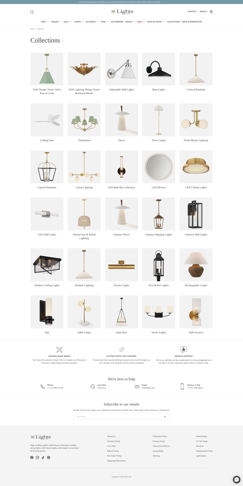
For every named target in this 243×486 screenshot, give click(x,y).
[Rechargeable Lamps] (196, 264)
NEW (43, 22)
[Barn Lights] (158, 69)
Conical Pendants (196, 89)
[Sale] (47, 311)
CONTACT (192, 12)
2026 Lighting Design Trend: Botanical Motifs (84, 91)
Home (32, 29)
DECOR (128, 22)
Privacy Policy (159, 441)
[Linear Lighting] (84, 166)
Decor (121, 140)
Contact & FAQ (113, 441)
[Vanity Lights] (158, 311)
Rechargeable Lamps (196, 285)
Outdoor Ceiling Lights (47, 285)
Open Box (121, 332)
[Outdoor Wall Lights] (196, 214)
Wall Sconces (196, 332)
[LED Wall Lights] (47, 214)
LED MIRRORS (117, 22)
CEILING (54, 22)
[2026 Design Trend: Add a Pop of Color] (47, 69)
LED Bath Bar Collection (121, 187)
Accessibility (158, 451)
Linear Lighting (84, 187)
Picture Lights (121, 285)
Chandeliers (84, 140)
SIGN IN (203, 12)
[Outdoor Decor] (121, 214)
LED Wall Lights (47, 234)
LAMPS (77, 22)
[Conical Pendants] (196, 69)
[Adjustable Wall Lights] (121, 69)
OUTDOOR (91, 22)
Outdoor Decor (121, 234)
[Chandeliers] (84, 119)
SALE (139, 22)
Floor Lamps (159, 140)
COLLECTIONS (173, 22)
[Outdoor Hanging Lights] (158, 214)
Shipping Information (116, 461)
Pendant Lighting (84, 285)
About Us (111, 436)
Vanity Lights (158, 332)
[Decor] (121, 119)
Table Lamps (84, 332)
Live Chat (111, 446)
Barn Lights (158, 89)
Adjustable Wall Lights (121, 89)
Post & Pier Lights (159, 285)
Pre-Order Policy (114, 456)
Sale (47, 332)
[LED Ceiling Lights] (196, 166)
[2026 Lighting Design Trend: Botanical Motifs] (84, 69)
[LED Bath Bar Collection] (121, 166)
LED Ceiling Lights (196, 187)
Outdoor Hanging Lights (158, 234)
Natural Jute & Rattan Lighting (84, 236)
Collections (40, 29)
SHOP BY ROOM (154, 22)
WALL (66, 22)
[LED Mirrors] (158, 166)
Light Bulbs (201, 456)
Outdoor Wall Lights (196, 234)
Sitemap (156, 456)
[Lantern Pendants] (47, 166)
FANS (103, 22)
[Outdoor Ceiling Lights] (47, 264)
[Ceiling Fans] (47, 119)
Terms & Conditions (161, 446)
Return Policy (113, 451)
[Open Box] (121, 311)
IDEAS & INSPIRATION (192, 22)
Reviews (200, 446)
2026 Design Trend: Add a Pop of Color (47, 91)
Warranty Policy (160, 436)
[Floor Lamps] (158, 119)
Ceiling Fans (47, 140)
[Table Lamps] (84, 311)
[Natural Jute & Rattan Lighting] (84, 214)
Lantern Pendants (47, 187)
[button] (211, 11)
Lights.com (127, 477)
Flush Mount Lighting (196, 140)
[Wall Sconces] (196, 311)
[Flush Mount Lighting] (196, 119)
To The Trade (202, 441)
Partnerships (201, 436)
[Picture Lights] (121, 264)
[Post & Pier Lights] (158, 264)
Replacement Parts (204, 451)
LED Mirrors (159, 187)
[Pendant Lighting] (84, 264)
